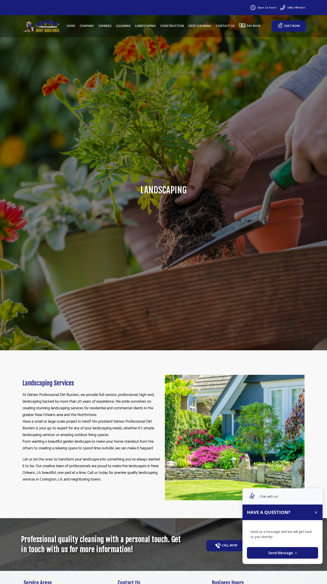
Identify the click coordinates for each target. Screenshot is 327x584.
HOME (71, 26)
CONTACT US (225, 26)
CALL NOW (229, 545)
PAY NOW (253, 26)
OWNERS (104, 26)
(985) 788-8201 (296, 8)
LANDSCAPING (145, 26)
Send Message (282, 553)
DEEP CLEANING (199, 26)
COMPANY (87, 26)
